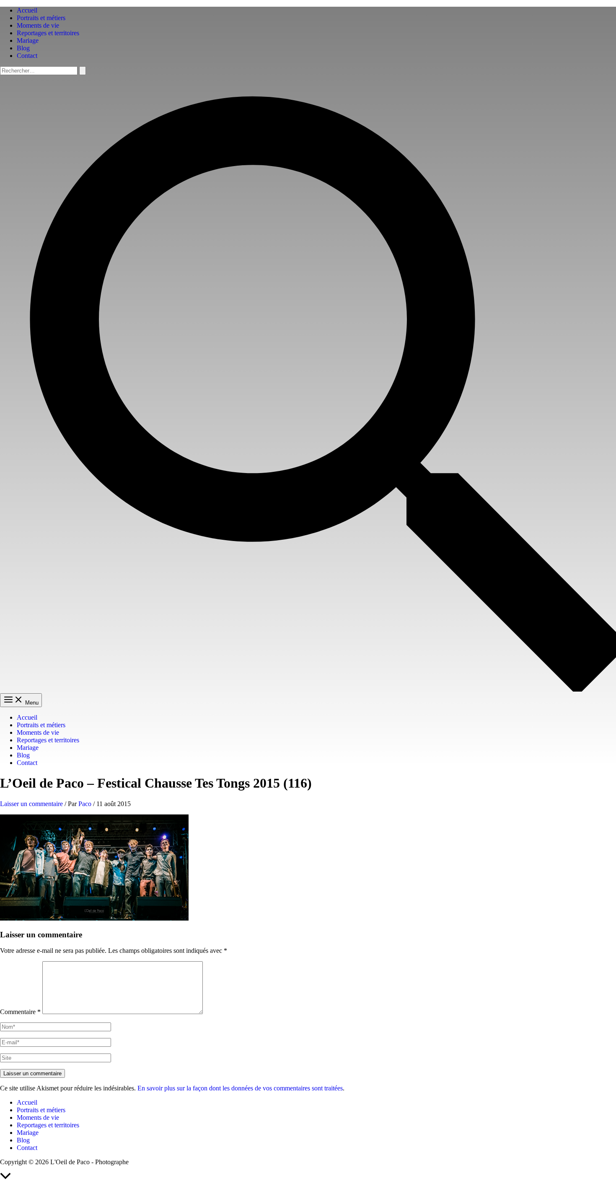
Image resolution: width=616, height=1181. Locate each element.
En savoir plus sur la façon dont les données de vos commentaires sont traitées (240, 1088)
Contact (27, 55)
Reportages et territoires (48, 32)
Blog (23, 48)
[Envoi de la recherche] (82, 70)
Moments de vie (38, 25)
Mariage (28, 40)
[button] (308, 689)
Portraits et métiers (41, 17)
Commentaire (20, 1011)
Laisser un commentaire (31, 803)
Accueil (27, 10)
